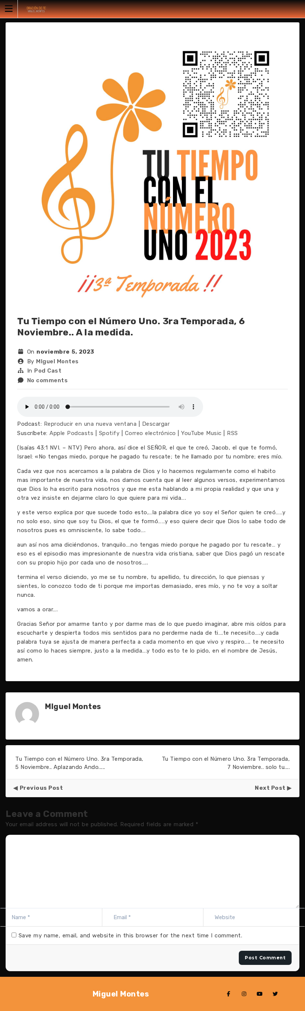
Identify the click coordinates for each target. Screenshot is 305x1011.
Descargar (156, 424)
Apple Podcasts (71, 433)
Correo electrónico (150, 433)
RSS (232, 433)
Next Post (270, 788)
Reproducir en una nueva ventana (90, 424)
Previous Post (41, 788)
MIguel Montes (57, 361)
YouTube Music (201, 433)
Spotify (109, 433)
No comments (47, 380)
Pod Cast (47, 370)
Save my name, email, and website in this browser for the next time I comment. (131, 935)
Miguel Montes (121, 993)
